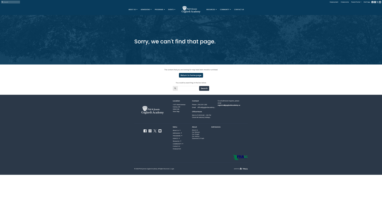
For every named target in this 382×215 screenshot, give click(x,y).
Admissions (145, 9)
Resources (210, 9)
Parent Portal (355, 2)
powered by (240, 170)
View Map (176, 111)
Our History (195, 136)
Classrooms (345, 2)
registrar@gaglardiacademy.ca (229, 105)
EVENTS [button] (175, 138)
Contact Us (239, 9)
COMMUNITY (224, 9)
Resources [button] (176, 141)
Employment (334, 2)
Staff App (367, 2)
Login (172, 169)
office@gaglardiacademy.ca (206, 107)
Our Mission (196, 132)
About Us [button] (176, 130)
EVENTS (171, 9)
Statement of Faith (198, 138)
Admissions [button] (176, 133)
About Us (132, 9)
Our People (195, 134)
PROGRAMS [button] (177, 136)
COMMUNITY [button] (177, 144)
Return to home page (191, 75)
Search (204, 88)
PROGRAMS (159, 9)
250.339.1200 (202, 105)
